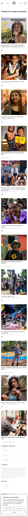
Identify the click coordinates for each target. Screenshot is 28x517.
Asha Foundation (13, 191)
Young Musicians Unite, (16, 47)
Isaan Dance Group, (7, 372)
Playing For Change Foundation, (6, 47)
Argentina (11, 266)
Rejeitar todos (20, 508)
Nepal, (4, 119)
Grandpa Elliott (11, 334)
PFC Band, (7, 334)
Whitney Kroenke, (9, 442)
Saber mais (4, 481)
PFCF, (2, 119)
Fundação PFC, (3, 157)
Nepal (9, 157)
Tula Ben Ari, (3, 191)
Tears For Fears (22, 47)
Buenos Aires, (7, 266)
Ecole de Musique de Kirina (15, 228)
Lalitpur (7, 119)
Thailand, (2, 372)
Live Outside (18, 297)
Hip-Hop (13, 442)
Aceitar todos (8, 508)
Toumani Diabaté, (8, 228)
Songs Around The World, (12, 297)
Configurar (14, 512)
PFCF (12, 372)
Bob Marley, (3, 334)
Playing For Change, (4, 297)
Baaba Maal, (3, 228)
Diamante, (2, 266)
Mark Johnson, (3, 442)
